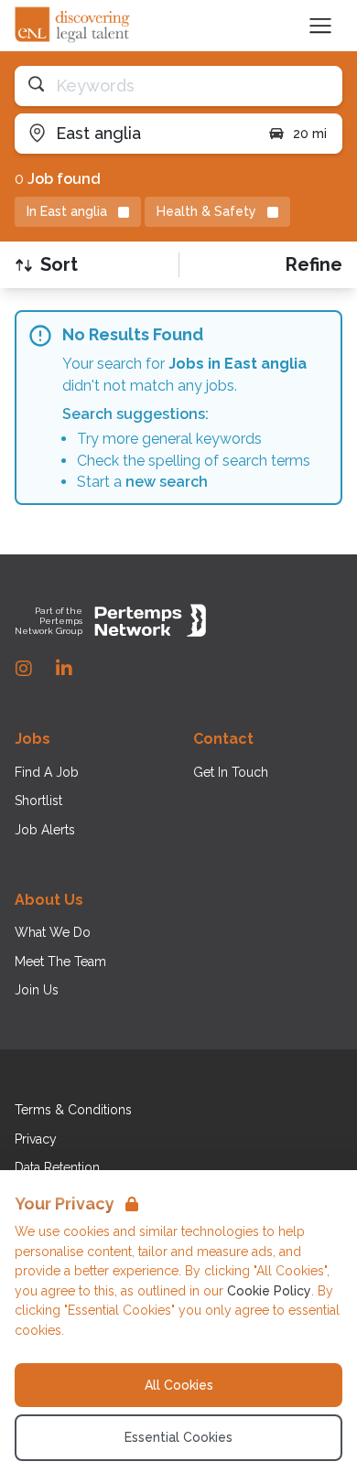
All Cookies (179, 1385)
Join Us (37, 990)
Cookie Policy (269, 1291)
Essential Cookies (178, 1437)
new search (166, 481)
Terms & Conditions (73, 1109)
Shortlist (38, 800)
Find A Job (47, 772)
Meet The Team (60, 961)
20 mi (310, 133)
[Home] (73, 25)
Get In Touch (230, 772)
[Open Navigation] (320, 26)
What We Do (53, 932)
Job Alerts (45, 829)
